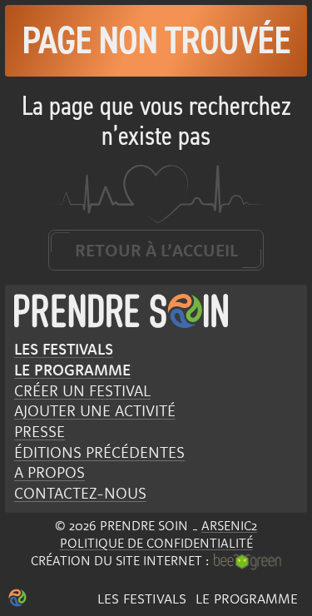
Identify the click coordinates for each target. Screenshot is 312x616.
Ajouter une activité (95, 410)
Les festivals (141, 598)
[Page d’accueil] (17, 597)
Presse (39, 431)
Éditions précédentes (99, 452)
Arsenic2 (229, 525)
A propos (49, 472)
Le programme (247, 598)
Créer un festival (82, 390)
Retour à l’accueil (156, 250)
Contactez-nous (80, 493)
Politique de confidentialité (156, 542)
